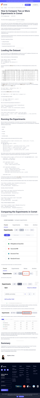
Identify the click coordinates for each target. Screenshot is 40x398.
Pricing (34, 368)
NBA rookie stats (15, 53)
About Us (27, 368)
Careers (27, 376)
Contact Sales (35, 373)
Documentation (21, 368)
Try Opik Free (35, 4)
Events (27, 372)
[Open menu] (22, 4)
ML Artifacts (14, 374)
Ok (17, 396)
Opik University (21, 370)
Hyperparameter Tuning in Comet (10, 351)
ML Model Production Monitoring (14, 380)
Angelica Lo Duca (12, 19)
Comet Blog (21, 372)
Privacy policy (21, 396)
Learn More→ (31, 1)
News (27, 370)
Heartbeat (22, 19)
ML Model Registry (15, 376)
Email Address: (3, 385)
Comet (17, 23)
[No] (38, 395)
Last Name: (3, 381)
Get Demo (27, 4)
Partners (27, 374)
